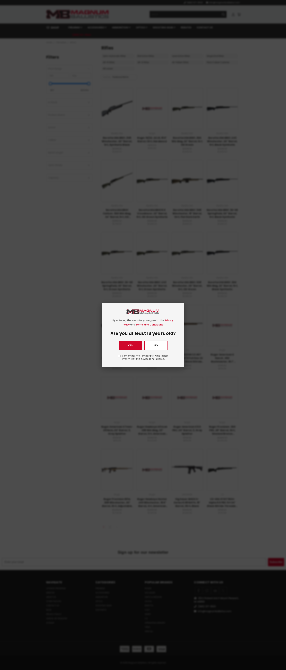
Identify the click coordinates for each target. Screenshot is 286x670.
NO (156, 345)
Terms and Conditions (149, 324)
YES (130, 345)
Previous (277, 660)
